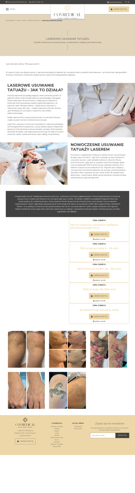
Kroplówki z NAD (57, 437)
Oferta (18, 20)
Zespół (57, 435)
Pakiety (57, 431)
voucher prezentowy (115, 2)
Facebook (78, 426)
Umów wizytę (100, 234)
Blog (57, 440)
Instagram (78, 429)
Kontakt (57, 442)
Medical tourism (57, 444)
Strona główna (10, 20)
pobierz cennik (99, 239)
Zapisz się (122, 435)
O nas (57, 433)
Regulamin (57, 446)
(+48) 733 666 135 (37, 2)
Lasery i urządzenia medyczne (31, 20)
